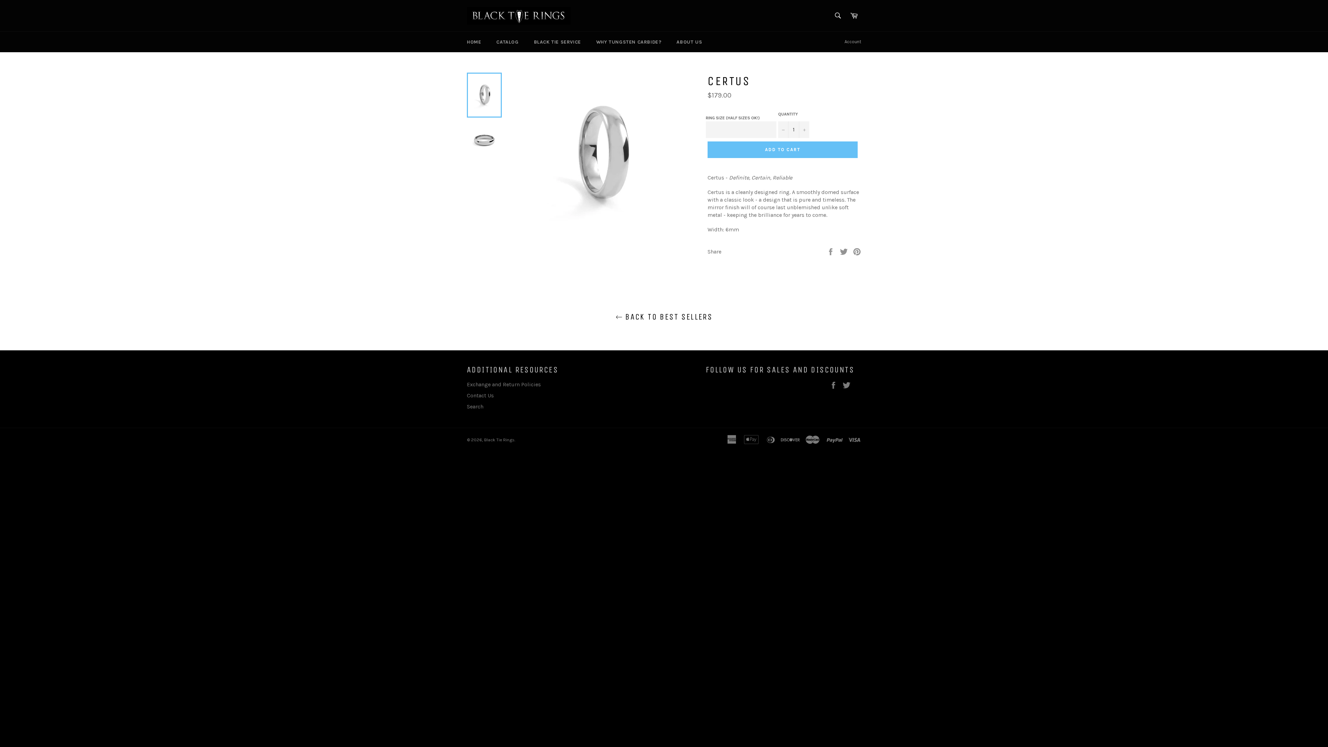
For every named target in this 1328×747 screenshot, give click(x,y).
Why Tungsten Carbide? (629, 42)
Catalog (507, 42)
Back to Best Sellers (667, 317)
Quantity (788, 114)
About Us (689, 42)
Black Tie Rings (499, 439)
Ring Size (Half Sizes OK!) (733, 118)
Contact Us (480, 395)
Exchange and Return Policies (504, 384)
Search (475, 406)
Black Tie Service (557, 42)
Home (474, 42)
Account (853, 41)
